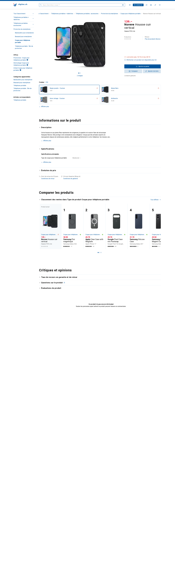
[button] (142, 57)
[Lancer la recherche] (41, 5)
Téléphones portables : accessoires (20, 24)
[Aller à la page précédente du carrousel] (42, 226)
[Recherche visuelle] (123, 5)
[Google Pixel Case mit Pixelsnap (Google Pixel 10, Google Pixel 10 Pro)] (116, 226)
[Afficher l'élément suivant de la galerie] (121, 45)
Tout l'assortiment (19, 13)
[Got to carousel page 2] (80, 73)
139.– (128, 21)
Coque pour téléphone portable (22, 41)
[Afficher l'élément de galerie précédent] (38, 45)
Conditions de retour (47, 178)
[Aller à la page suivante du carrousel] (157, 226)
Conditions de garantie (70, 178)
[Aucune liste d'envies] (155, 4)
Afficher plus (45, 106)
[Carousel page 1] (78, 73)
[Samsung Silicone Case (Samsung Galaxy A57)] (139, 226)
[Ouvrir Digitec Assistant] (146, 4)
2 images (80, 76)
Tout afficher (154, 200)
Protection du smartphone (21, 29)
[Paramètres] (129, 4)
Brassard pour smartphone (23, 36)
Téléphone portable (19, 85)
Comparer (134, 71)
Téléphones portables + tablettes (21, 18)
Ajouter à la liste (153, 71)
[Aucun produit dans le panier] (159, 4)
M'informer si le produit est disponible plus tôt (142, 60)
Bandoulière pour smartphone (24, 33)
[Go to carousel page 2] (99, 252)
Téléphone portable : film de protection (24, 47)
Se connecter (138, 5)
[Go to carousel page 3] (101, 252)
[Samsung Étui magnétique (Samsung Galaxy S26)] (72, 226)
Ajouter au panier (143, 66)
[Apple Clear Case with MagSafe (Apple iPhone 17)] (94, 226)
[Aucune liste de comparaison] (150, 4)
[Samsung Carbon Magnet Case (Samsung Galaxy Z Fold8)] (161, 226)
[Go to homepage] (20, 5)
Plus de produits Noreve (152, 38)
